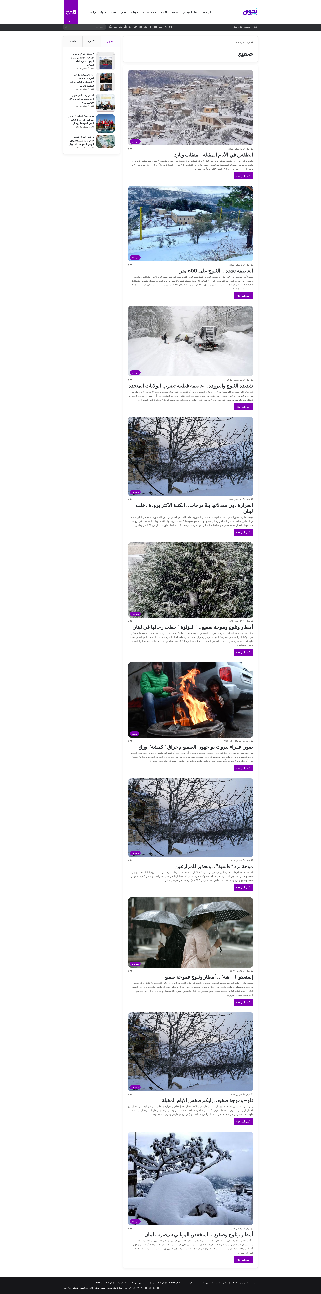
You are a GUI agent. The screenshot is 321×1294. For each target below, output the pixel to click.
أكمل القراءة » (243, 176)
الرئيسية (207, 12)
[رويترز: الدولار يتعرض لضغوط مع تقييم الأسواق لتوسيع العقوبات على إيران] (105, 141)
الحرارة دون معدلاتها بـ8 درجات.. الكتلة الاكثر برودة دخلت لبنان (194, 507)
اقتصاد (164, 12)
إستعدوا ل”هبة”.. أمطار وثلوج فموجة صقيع (208, 976)
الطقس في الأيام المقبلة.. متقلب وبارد (213, 154)
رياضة (93, 12)
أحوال (248, 149)
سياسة (175, 12)
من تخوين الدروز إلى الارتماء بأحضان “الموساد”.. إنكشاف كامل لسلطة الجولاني (81, 80)
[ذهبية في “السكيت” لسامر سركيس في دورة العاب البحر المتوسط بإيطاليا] (105, 123)
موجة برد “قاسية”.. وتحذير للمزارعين (214, 865)
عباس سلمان (244, 741)
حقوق (103, 12)
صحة (113, 12)
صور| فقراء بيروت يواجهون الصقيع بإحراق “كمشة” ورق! (195, 746)
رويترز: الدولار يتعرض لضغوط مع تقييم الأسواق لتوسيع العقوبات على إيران (81, 140)
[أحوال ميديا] (250, 12)
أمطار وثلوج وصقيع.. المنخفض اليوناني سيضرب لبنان (198, 1234)
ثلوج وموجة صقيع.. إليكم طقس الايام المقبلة (207, 1099)
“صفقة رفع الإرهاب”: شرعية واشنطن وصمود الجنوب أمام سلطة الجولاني (82, 59)
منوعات (134, 12)
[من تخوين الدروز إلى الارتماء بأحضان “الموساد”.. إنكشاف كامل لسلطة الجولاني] (105, 82)
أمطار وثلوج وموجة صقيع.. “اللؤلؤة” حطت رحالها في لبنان (192, 626)
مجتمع (123, 12)
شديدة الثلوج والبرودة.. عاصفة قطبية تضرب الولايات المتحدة (190, 385)
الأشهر (110, 41)
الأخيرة (91, 41)
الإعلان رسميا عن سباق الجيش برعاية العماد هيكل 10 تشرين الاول (81, 98)
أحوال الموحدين (190, 12)
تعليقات (73, 41)
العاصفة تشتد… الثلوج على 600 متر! (215, 270)
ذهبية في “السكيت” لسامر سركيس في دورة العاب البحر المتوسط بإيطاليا (81, 119)
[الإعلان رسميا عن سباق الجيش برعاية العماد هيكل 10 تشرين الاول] (105, 103)
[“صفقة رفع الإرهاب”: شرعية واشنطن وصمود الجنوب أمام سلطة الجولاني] (105, 61)
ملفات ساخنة (149, 12)
